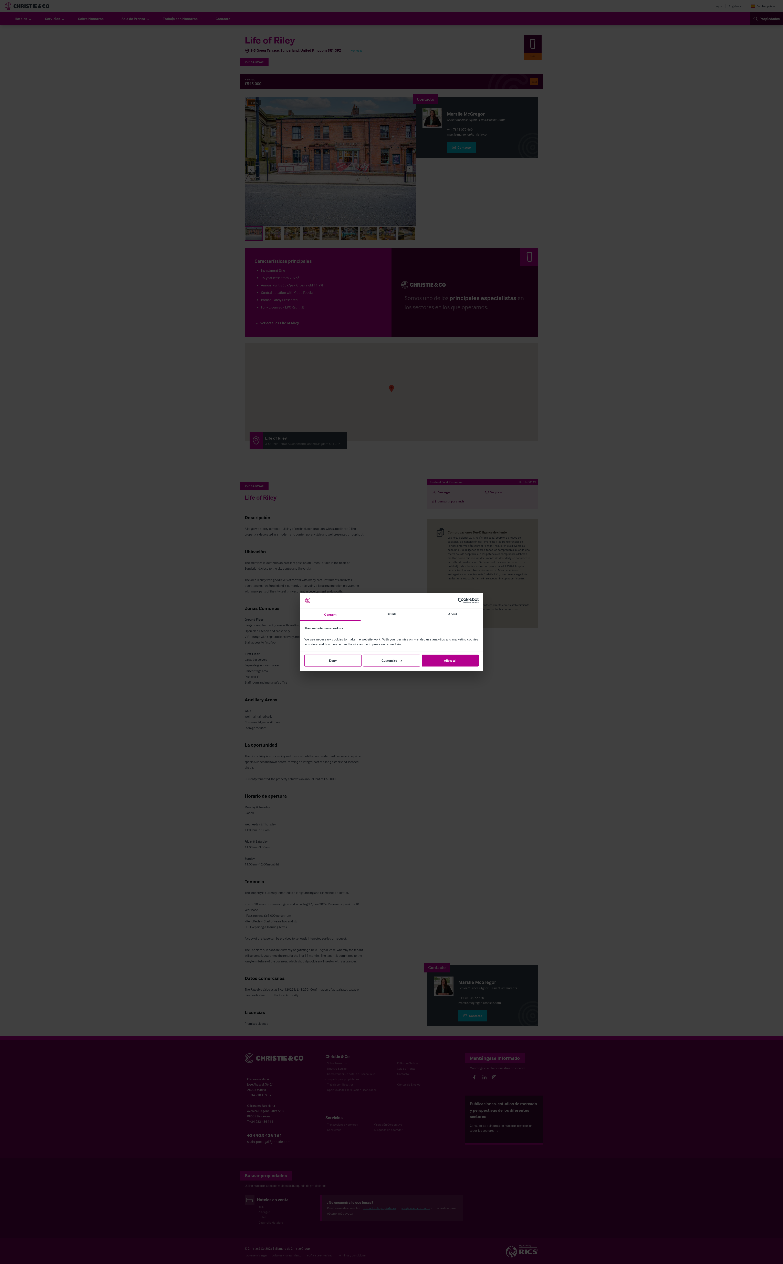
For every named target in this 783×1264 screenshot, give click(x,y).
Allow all (450, 660)
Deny (332, 660)
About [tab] (452, 614)
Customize (389, 660)
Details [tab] (392, 614)
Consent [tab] (330, 614)
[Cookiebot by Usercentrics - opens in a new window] (461, 601)
